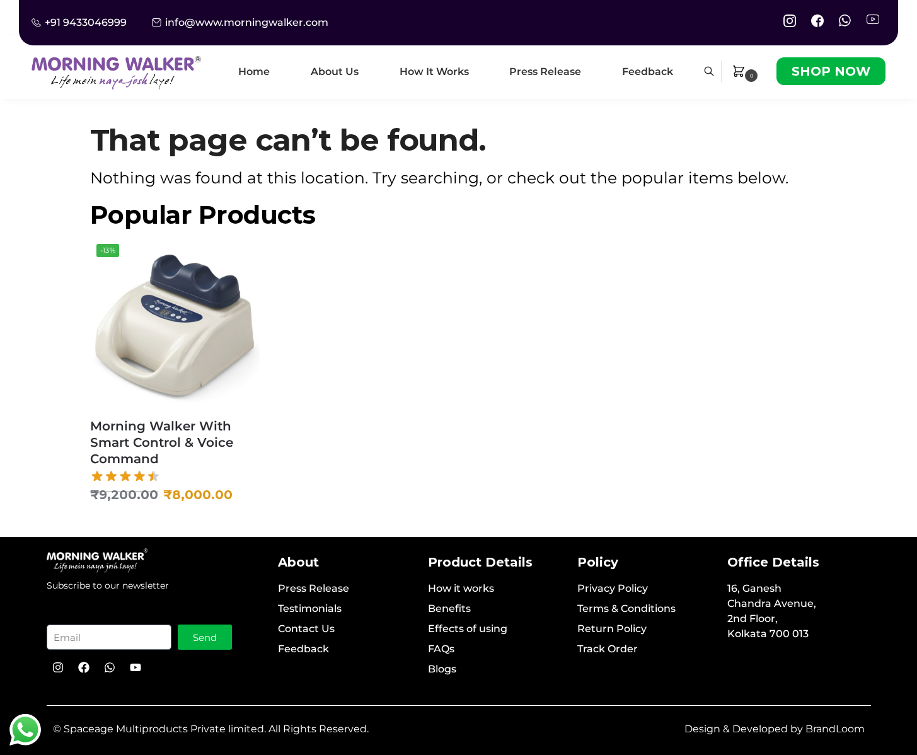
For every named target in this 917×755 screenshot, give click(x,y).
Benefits (449, 608)
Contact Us (306, 629)
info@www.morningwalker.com (246, 22)
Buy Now (174, 524)
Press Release (313, 588)
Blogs (442, 669)
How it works (461, 588)
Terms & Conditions (626, 608)
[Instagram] (58, 667)
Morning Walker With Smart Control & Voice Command (161, 442)
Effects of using (467, 629)
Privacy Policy (612, 588)
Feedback (303, 649)
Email (70, 612)
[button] (746, 71)
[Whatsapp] (109, 667)
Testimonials (310, 608)
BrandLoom (835, 729)
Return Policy (612, 629)
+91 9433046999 (86, 22)
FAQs (441, 649)
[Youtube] (135, 667)
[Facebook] (83, 667)
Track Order (607, 649)
